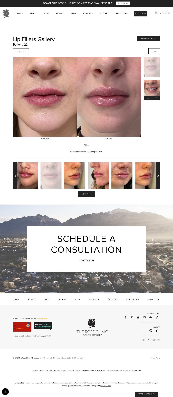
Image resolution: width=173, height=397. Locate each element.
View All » (86, 194)
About (33, 14)
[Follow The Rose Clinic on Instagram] (138, 317)
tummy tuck (111, 370)
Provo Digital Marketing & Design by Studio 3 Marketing (63, 358)
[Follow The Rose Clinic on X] (131, 317)
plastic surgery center (63, 370)
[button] (5, 391)
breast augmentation (126, 370)
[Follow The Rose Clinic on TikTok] (156, 317)
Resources (122, 14)
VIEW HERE (123, 3)
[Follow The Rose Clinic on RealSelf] (144, 317)
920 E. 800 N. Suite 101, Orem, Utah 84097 (33, 336)
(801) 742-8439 (162, 12)
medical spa (79, 370)
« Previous (21, 51)
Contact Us (146, 394)
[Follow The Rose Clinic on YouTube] (150, 317)
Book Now (140, 14)
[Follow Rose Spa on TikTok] (156, 330)
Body (46, 14)
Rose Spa (88, 14)
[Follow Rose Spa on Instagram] (150, 330)
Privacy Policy (155, 358)
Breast (60, 14)
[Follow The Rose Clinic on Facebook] (125, 317)
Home (20, 14)
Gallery (104, 14)
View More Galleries (148, 39)
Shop (73, 14)
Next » (154, 51)
